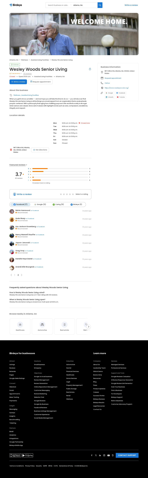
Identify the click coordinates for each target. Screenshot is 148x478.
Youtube (122, 97)
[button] (11, 275)
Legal (68, 382)
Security (39, 466)
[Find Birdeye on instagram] (104, 455)
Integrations (13, 438)
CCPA (56, 466)
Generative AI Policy (66, 466)
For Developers (116, 394)
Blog (94, 382)
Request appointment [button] (113, 78)
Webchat (12, 387)
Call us (107, 83)
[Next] (88, 327)
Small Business (39, 364)
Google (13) (41, 204)
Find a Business (116, 390)
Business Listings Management (45, 411)
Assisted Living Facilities (40, 60)
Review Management (41, 380)
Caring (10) (59, 204)
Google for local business (43, 376)
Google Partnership (16, 442)
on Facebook (35, 210)
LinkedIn (110, 97)
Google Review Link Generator (121, 383)
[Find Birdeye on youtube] (108, 455)
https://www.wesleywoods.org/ (117, 88)
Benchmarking (14, 420)
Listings (12, 364)
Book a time (97, 375)
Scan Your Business (118, 387)
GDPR (45, 466)
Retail (68, 396)
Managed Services (117, 364)
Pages (11, 375)
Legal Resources (99, 406)
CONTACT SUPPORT (127, 455)
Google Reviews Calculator (120, 376)
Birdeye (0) (77, 204)
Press (95, 385)
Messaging (13, 409)
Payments (13, 401)
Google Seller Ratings (17, 378)
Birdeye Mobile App (16, 445)
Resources (97, 378)
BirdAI (11, 432)
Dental (68, 368)
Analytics (12, 435)
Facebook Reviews (40, 408)
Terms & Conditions (16, 466)
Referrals (12, 371)
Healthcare (70, 375)
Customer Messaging (42, 390)
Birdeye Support (117, 397)
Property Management (74, 385)
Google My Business (41, 404)
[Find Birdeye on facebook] (92, 455)
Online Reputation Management (45, 387)
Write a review (131, 5)
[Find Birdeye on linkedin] (100, 455)
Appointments (14, 394)
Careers (96, 392)
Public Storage (71, 389)
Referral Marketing (40, 394)
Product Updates (99, 389)
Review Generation (41, 383)
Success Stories (99, 396)
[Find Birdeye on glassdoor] (112, 455)
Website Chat (39, 397)
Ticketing (12, 423)
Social (11, 390)
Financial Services (72, 371)
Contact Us (97, 409)
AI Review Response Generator (122, 380)
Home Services (71, 378)
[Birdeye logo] (16, 5)
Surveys (12, 413)
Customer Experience (41, 414)
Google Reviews (39, 401)
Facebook (122, 93)
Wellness (24, 60)
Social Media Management (43, 418)
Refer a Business (117, 401)
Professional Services (118, 368)
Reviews (12, 368)
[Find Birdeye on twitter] (96, 455)
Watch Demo (98, 371)
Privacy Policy (30, 466)
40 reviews (27, 73)
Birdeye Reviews (99, 399)
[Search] (100, 5)
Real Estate (70, 392)
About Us (96, 364)
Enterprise (37, 368)
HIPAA (50, 466)
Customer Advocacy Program (121, 404)
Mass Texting (14, 397)
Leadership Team (99, 368)
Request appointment (42, 82)
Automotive (70, 364)
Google (110, 93)
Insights (12, 416)
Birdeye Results (98, 402)
